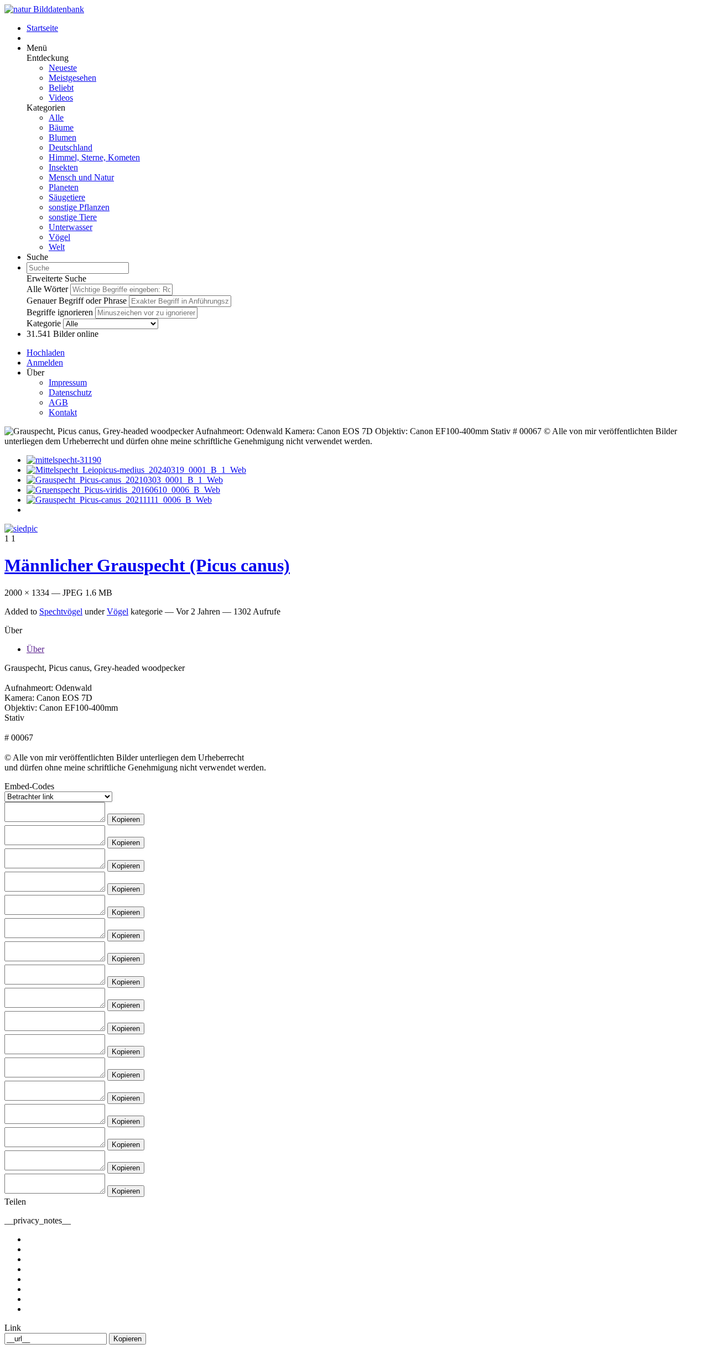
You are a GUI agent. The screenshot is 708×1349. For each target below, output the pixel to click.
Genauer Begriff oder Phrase (77, 300)
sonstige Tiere (73, 217)
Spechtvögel (60, 611)
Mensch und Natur (81, 177)
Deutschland (70, 147)
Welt (57, 247)
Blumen (62, 137)
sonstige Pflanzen (79, 207)
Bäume (61, 127)
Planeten (64, 187)
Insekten (63, 167)
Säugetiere (67, 197)
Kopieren (126, 819)
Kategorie (44, 323)
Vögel (59, 237)
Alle (56, 117)
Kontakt (63, 412)
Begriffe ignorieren (60, 312)
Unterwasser (70, 227)
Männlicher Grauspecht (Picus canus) (147, 565)
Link (12, 1327)
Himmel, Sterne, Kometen (94, 157)
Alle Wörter (47, 289)
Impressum (68, 382)
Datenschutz (70, 392)
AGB (58, 402)
